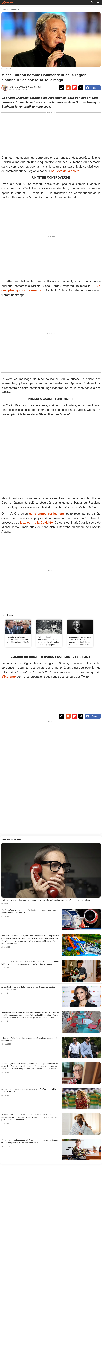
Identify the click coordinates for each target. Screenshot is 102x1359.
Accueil (4, 9)
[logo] (7, 2)
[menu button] (98, 2)
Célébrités (16, 9)
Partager (95, 87)
